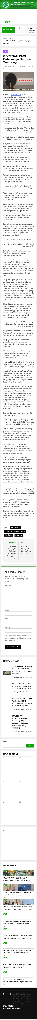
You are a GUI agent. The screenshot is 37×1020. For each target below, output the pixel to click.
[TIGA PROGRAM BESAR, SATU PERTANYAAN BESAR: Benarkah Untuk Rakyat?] (22, 31)
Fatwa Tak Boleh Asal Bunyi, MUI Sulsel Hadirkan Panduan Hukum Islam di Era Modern (17, 938)
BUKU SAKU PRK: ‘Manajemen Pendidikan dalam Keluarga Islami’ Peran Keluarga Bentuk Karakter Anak (18, 981)
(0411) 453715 (8, 1006)
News (4, 897)
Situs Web (8, 627)
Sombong (18, 535)
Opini (6, 51)
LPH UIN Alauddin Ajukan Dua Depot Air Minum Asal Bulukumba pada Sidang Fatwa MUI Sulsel (17, 894)
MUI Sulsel (8, 535)
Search (6, 742)
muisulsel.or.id (16, 95)
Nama (7, 610)
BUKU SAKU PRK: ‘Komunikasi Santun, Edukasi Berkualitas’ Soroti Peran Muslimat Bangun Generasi (17, 967)
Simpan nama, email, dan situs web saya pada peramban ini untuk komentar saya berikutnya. (18, 638)
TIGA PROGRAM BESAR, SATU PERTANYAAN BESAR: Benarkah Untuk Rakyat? (17, 880)
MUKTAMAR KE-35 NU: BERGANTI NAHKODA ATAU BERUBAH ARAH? (22, 686)
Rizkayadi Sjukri (10, 66)
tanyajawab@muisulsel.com (12, 1008)
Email (7, 619)
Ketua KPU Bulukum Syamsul (15, 531)
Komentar (9, 585)
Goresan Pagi (15, 527)
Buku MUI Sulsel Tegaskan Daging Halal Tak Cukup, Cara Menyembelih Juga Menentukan (17, 952)
